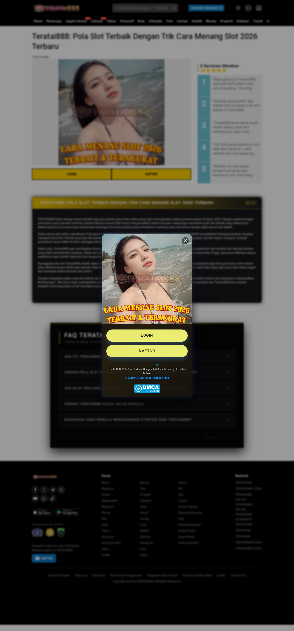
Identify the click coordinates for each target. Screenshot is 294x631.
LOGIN (147, 335)
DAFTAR (147, 351)
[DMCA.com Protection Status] (147, 386)
